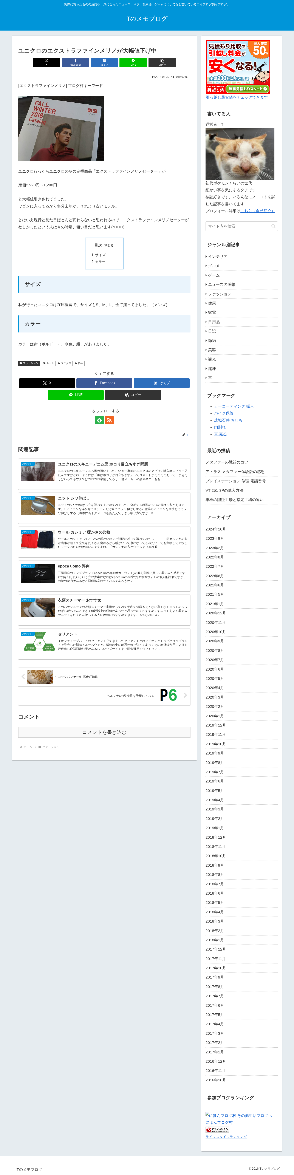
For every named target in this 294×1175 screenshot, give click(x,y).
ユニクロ (66, 363)
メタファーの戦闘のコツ (227, 462)
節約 (80, 363)
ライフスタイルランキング (226, 1137)
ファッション (31, 363)
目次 (98, 245)
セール (50, 363)
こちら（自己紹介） (257, 211)
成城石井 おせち (228, 420)
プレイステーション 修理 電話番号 (236, 481)
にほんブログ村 (219, 1122)
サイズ (100, 255)
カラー (100, 262)
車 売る (220, 434)
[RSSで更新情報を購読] (109, 420)
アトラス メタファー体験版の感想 (235, 472)
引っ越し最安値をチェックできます (237, 97)
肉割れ (220, 427)
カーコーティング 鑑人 (234, 406)
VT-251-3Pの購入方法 (224, 490)
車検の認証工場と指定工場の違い (235, 500)
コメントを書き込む (104, 732)
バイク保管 (224, 413)
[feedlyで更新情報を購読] (99, 420)
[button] (162, 62)
